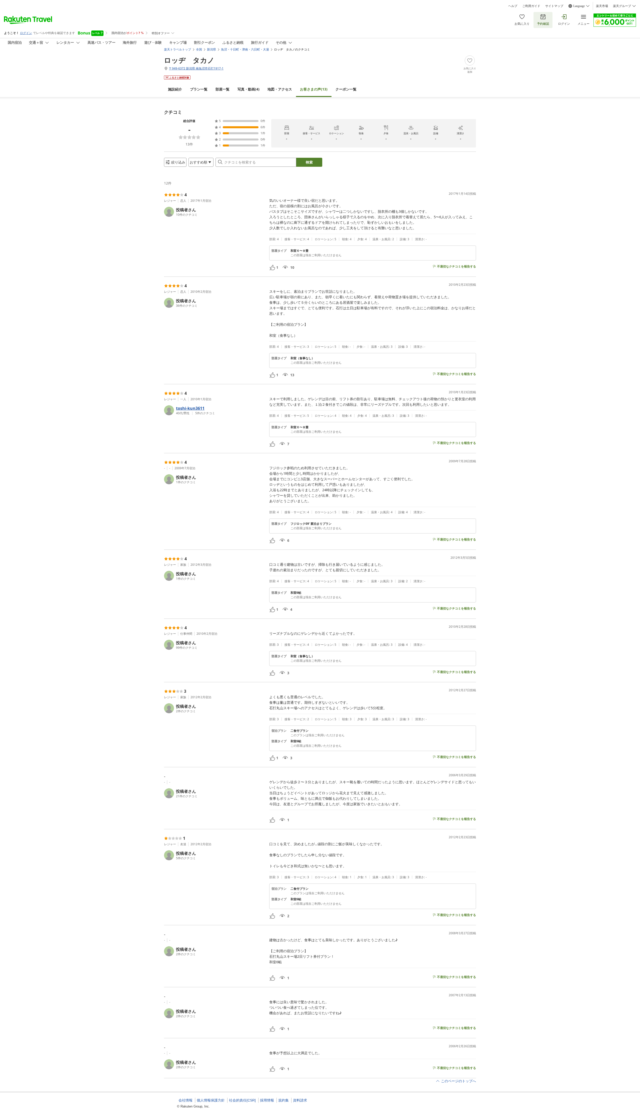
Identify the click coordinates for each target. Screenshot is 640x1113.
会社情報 (185, 1100)
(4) (249, 89)
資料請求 (300, 1100)
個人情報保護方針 (211, 1100)
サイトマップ (554, 6)
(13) (314, 89)
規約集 (283, 1100)
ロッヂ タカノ (189, 60)
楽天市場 (602, 6)
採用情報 (267, 1100)
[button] (214, 212)
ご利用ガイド (531, 6)
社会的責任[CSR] (242, 1100)
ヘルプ (512, 6)
